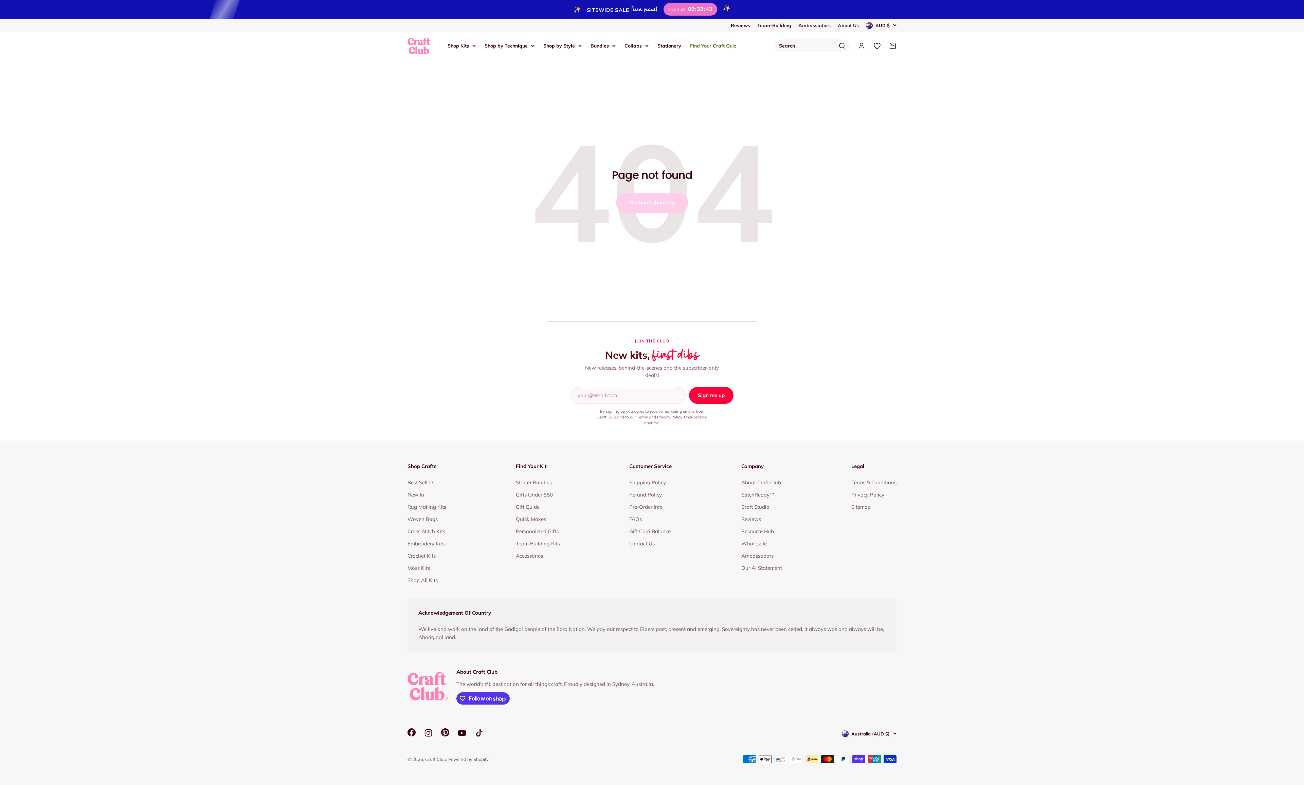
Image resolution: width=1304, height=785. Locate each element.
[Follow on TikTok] (479, 732)
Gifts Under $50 (534, 494)
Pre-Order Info (646, 507)
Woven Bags (423, 519)
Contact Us (642, 543)
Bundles (600, 45)
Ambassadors (814, 25)
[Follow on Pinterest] (445, 734)
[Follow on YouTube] (462, 732)
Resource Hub (757, 531)
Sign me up (711, 395)
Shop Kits (458, 45)
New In (416, 494)
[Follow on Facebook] (412, 734)
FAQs (635, 519)
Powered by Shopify (468, 759)
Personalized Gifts (537, 531)
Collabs (633, 45)
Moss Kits (419, 568)
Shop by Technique (506, 45)
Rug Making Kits (427, 507)
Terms (642, 416)
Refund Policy (645, 494)
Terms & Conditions (873, 482)
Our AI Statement (761, 568)
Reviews (740, 25)
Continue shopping (652, 202)
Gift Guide (528, 507)
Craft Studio (755, 507)
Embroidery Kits (426, 543)
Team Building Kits (538, 543)
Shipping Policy (647, 482)
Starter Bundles (534, 482)
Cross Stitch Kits (426, 531)
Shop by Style (559, 45)
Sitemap (861, 507)
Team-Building (774, 25)
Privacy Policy (669, 416)
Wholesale (754, 543)
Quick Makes (531, 519)
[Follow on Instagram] (428, 732)
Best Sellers (421, 482)
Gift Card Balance (650, 531)
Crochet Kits (422, 556)
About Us (848, 25)
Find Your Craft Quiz (713, 45)
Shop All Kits (423, 580)
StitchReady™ (758, 494)
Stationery (669, 45)
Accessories (529, 556)
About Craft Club (761, 482)
